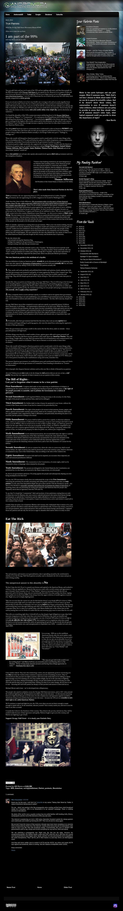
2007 (80, 303)
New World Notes (85, 203)
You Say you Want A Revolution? (90, 259)
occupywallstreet (31, 788)
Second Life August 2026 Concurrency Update (92, 181)
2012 (80, 241)
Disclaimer (48, 14)
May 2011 (83, 283)
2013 (80, 239)
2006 (80, 305)
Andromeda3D (18, 14)
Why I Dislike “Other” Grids (95, 74)
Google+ (38, 14)
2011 (80, 243)
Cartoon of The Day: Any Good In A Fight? (91, 169)
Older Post (68, 887)
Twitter (29, 14)
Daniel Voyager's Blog (86, 179)
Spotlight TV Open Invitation (89, 256)
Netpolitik (40, 802)
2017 (80, 231)
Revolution (57, 788)
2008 (80, 301)
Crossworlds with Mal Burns (89, 254)
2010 (80, 297)
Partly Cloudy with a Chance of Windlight (93, 262)
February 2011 (85, 291)
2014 (80, 237)
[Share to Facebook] (13, 783)
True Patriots (12, 23)
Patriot (41, 788)
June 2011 (84, 280)
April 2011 (83, 286)
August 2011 (84, 274)
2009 (80, 299)
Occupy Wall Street (29, 92)
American (19, 788)
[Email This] (7, 783)
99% (12, 788)
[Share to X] (11, 783)
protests (48, 788)
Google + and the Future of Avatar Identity (99, 50)
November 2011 (85, 248)
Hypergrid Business (86, 191)
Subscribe (59, 14)
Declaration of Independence (32, 263)
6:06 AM (25, 800)
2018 (80, 229)
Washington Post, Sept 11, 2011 (25, 665)
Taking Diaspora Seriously (88, 268)
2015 (80, 235)
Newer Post (11, 887)
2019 (80, 227)
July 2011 (83, 277)
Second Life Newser (86, 167)
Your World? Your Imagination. (96, 62)
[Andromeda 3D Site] (115, 907)
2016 (80, 233)
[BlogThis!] (9, 783)
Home (7, 14)
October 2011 (84, 251)
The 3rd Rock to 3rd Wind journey (89, 192)
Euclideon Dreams (92, 27)
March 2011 (84, 289)
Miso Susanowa (16, 800)
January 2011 (85, 294)
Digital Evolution (91, 38)
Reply (13, 850)
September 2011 (86, 271)
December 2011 (85, 245)
